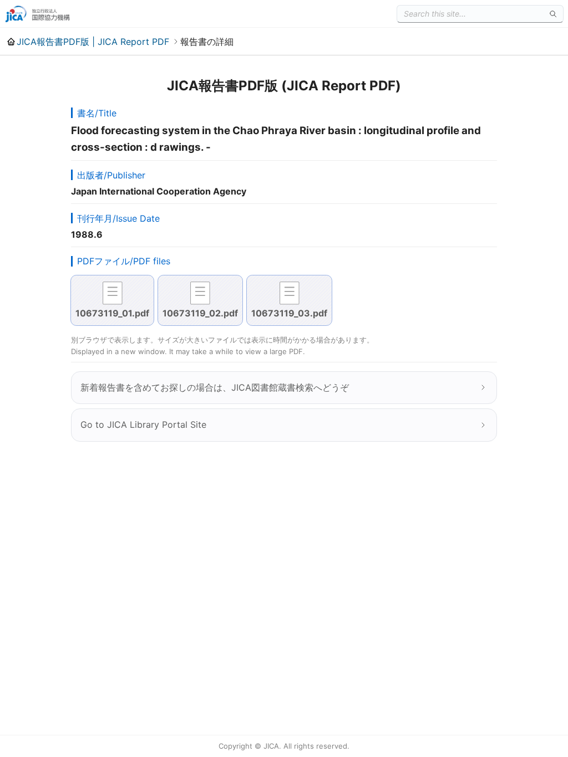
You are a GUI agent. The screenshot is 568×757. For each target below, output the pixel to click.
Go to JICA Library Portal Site (143, 424)
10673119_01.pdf (112, 313)
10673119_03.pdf (289, 313)
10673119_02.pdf (200, 313)
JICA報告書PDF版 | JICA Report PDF (93, 41)
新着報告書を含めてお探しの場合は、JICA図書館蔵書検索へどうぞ (214, 387)
